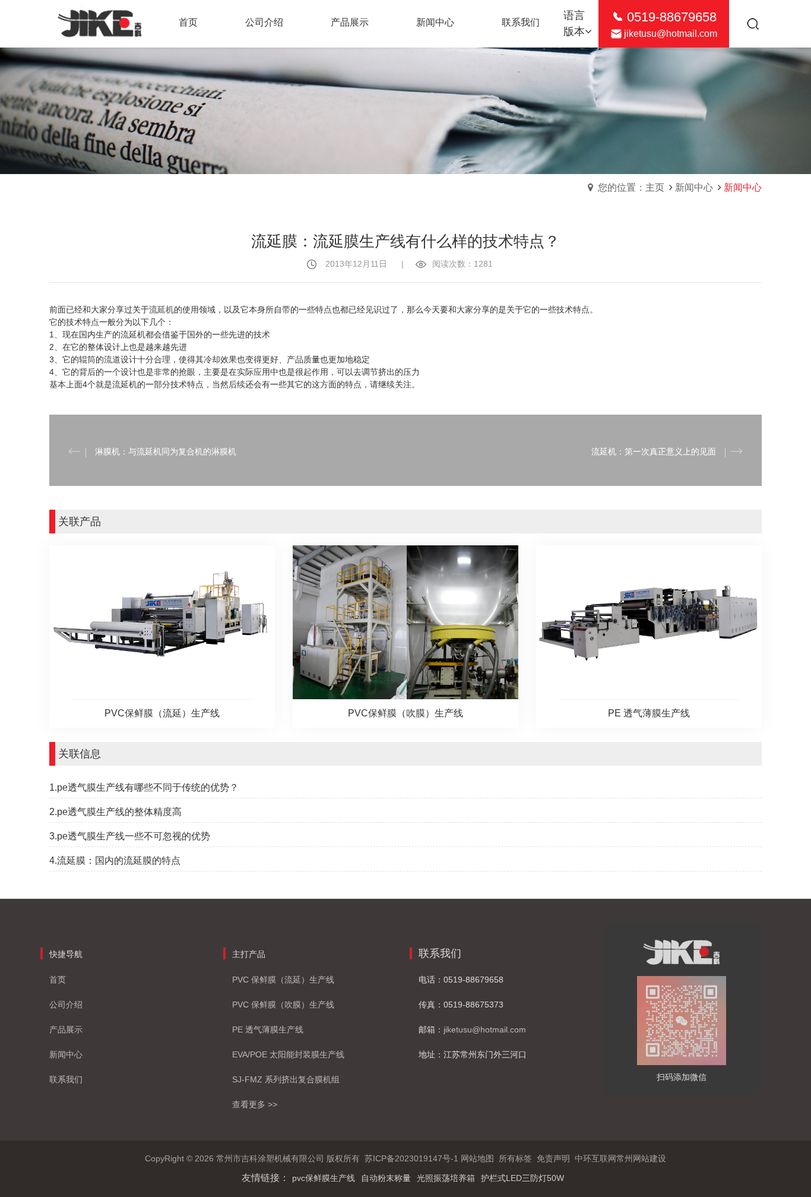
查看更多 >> (254, 1104)
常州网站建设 (641, 1158)
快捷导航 (66, 954)
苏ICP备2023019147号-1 (411, 1158)
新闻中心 (694, 187)
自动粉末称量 (386, 1178)
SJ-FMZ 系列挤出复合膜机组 (286, 1079)
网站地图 (477, 1158)
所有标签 (515, 1158)
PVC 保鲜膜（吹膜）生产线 (283, 1004)
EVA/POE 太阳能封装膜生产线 (288, 1054)
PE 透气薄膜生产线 (267, 1029)
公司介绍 (66, 1004)
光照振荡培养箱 (446, 1178)
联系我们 (66, 1079)
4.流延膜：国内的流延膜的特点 (114, 860)
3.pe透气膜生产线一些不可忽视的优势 (129, 836)
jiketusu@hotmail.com (670, 34)
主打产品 (248, 954)
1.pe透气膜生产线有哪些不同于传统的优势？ (144, 787)
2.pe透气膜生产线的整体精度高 (115, 812)
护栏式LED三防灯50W (522, 1178)
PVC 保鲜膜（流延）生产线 (283, 979)
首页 (57, 979)
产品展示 (66, 1029)
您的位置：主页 (631, 187)
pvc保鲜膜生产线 (323, 1178)
